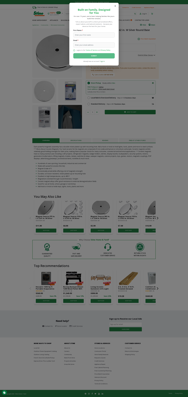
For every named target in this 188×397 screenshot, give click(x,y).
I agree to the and (93, 50)
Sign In (102, 61)
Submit (94, 56)
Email (75, 40)
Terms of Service (92, 50)
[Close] (115, 6)
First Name (77, 30)
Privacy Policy (105, 50)
